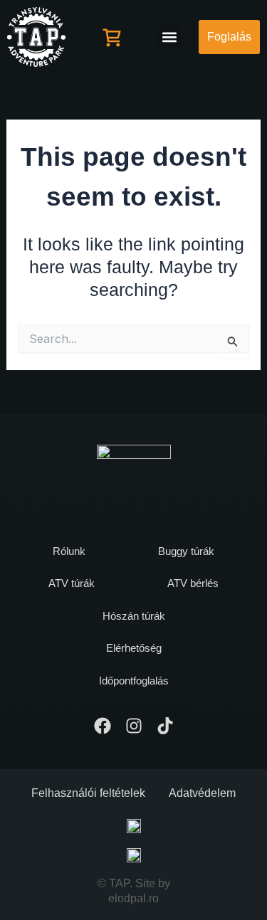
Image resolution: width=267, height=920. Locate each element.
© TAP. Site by (134, 883)
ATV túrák (71, 583)
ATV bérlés (193, 583)
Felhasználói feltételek (88, 793)
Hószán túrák (134, 616)
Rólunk (69, 551)
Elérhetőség (134, 648)
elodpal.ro (133, 898)
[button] (170, 36)
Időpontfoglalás (134, 681)
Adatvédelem (202, 793)
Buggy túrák (186, 551)
